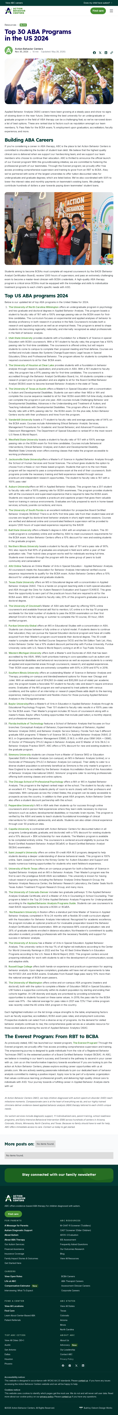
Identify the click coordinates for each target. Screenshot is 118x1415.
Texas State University (21, 582)
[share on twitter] (100, 52)
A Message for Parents (16, 1225)
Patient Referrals (13, 1320)
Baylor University (18, 703)
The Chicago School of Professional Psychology (36, 781)
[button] (110, 11)
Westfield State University (23, 439)
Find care (98, 10)
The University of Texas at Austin (27, 388)
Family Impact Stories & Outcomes (21, 1258)
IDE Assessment (68, 1239)
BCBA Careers (68, 1276)
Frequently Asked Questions (74, 1244)
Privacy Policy (67, 1359)
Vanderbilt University (20, 419)
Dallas (7, 1354)
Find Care (10, 1310)
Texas (63, 1310)
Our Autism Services (14, 1244)
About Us (64, 1340)
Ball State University (20, 530)
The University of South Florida (26, 510)
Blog (62, 1253)
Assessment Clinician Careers (75, 1286)
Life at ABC (10, 1281)
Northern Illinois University (24, 546)
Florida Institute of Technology (26, 723)
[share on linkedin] (106, 52)
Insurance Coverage (14, 1253)
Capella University (19, 828)
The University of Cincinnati (24, 605)
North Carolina (67, 1329)
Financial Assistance (14, 1249)
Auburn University (19, 486)
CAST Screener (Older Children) (75, 1230)
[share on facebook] (94, 52)
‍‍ (69, 1127)
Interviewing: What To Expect (19, 1290)
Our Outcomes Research (72, 1249)
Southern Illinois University (24, 672)
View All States (67, 1306)
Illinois (63, 1325)
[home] (15, 11)
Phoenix (8, 1363)
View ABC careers (14, 3)
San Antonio (10, 1349)
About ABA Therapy (15, 1239)
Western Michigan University (25, 652)
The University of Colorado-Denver (28, 892)
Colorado (64, 1315)
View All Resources (69, 1258)
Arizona (63, 1320)
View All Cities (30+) (14, 1340)
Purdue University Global (23, 625)
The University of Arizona (23, 943)
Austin (8, 1345)
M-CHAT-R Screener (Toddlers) (75, 1225)
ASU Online (15, 566)
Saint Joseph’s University (23, 852)
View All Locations (14, 1306)
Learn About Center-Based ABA (20, 1315)
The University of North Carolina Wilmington (34, 307)
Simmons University (20, 754)
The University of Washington (25, 982)
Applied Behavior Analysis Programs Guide (51, 903)
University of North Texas (23, 868)
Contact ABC (66, 1354)
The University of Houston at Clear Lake (31, 365)
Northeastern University (23, 912)
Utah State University (21, 337)
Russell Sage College (20, 966)
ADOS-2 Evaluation (69, 1235)
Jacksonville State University (25, 459)
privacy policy (46, 1396)
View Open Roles (13, 1276)
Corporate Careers (70, 1290)
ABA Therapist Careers (72, 1281)
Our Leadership (67, 1349)
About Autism (11, 1235)
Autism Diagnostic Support (18, 1230)
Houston (9, 1359)
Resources (10, 24)
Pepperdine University (21, 805)
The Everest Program (85, 1042)
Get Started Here (13, 1263)
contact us (83, 1380)
